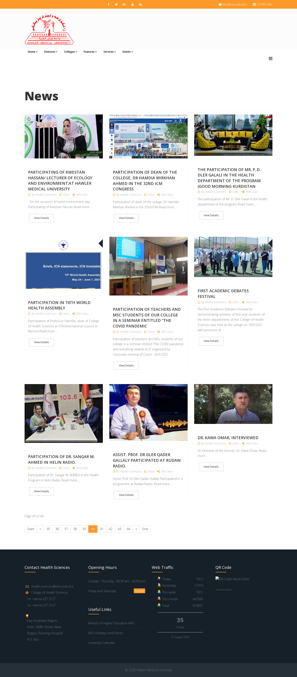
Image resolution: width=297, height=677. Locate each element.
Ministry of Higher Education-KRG (111, 623)
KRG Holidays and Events (105, 633)
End (145, 529)
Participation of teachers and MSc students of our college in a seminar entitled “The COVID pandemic (147, 318)
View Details (41, 218)
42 (110, 529)
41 (101, 529)
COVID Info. (264, 4)
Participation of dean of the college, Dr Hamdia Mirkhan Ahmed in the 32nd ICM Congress (145, 181)
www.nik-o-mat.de (223, 589)
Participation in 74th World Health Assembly (59, 305)
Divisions (49, 52)
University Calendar (101, 643)
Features (89, 52)
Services (108, 52)
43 (119, 529)
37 (66, 529)
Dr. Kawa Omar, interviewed (228, 437)
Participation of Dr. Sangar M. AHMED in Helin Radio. (61, 459)
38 (75, 529)
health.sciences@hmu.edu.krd (52, 586)
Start (30, 529)
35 (48, 529)
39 (84, 529)
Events (127, 52)
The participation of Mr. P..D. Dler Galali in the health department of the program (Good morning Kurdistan (229, 178)
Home (31, 52)
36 (57, 529)
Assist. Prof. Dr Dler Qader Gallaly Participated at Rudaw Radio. (147, 460)
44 (128, 529)
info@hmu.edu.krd (234, 4)
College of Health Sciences (49, 592)
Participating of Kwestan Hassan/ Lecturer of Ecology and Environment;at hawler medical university (60, 181)
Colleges (69, 52)
